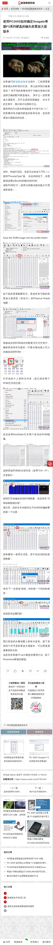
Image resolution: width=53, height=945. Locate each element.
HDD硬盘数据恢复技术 (32, 9)
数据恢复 (18, 942)
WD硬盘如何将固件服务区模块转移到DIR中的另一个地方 (14, 761)
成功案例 (46, 942)
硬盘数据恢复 (20, 81)
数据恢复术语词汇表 (16, 897)
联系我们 (34, 942)
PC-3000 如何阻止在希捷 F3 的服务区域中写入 (28, 863)
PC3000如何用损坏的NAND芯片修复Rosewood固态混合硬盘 (14, 838)
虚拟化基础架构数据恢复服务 (20, 906)
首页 (6, 9)
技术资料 (15, 9)
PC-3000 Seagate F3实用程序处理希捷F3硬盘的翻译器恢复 (39, 761)
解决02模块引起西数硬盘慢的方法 (22, 876)
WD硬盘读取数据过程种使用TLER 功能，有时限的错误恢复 (14, 815)
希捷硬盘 (39, 732)
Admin (13, 775)
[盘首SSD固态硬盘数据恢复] (26, 4)
